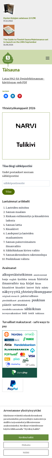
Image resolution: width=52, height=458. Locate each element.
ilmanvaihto (10, 283)
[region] (26, 432)
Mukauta (26, 445)
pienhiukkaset (9, 300)
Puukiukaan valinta (17, 259)
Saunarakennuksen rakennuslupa (26, 254)
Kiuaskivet (12, 229)
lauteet (30, 287)
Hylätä (26, 452)
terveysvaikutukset (11, 313)
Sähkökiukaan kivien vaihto (23, 250)
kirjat (30, 283)
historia (42, 279)
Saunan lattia (14, 224)
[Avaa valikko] (47, 58)
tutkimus (39, 313)
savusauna (20, 304)
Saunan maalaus (16, 212)
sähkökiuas (32, 309)
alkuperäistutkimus (17, 275)
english (12, 279)
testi (24, 313)
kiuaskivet (8, 287)
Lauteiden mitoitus (17, 207)
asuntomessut (40, 275)
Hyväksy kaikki (26, 437)
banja (5, 279)
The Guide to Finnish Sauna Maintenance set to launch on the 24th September (25, 40)
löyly (37, 287)
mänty (45, 287)
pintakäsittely (24, 300)
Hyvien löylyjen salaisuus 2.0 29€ (19, 18)
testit (31, 313)
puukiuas (38, 300)
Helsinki (32, 279)
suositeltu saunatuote (12, 309)
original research (10, 296)
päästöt (6, 304)
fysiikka (22, 279)
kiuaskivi (20, 287)
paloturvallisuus (29, 296)
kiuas (38, 283)
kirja (22, 283)
